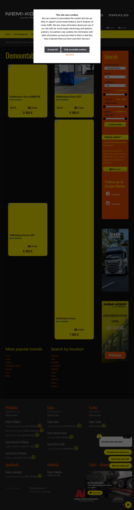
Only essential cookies (75, 49)
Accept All (53, 49)
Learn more (69, 54)
